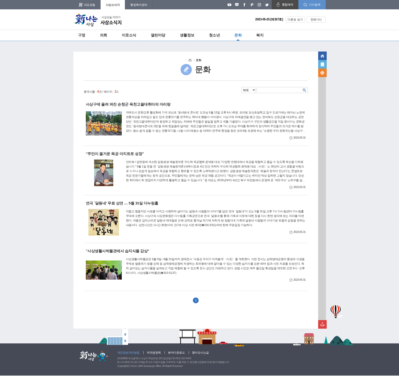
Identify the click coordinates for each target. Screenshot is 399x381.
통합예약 (287, 4)
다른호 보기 (295, 19)
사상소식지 (113, 4)
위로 (322, 324)
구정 (81, 35)
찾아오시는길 (200, 352)
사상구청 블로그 (236, 4)
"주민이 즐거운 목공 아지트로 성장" (115, 154)
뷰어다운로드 (176, 352)
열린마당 (158, 35)
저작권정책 (154, 352)
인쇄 (322, 73)
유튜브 (229, 4)
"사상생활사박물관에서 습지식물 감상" (117, 251)
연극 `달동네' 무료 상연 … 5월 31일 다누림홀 (122, 203)
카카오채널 (251, 4)
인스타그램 (259, 4)
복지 (260, 35)
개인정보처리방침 (128, 352)
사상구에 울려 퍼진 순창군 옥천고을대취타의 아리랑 (128, 104)
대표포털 (89, 4)
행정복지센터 (138, 4)
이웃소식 (129, 35)
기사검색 (314, 4)
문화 (238, 35)
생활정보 (187, 35)
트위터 (266, 4)
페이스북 (244, 4)
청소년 (214, 35)
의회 (103, 35)
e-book (322, 64)
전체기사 (316, 19)
